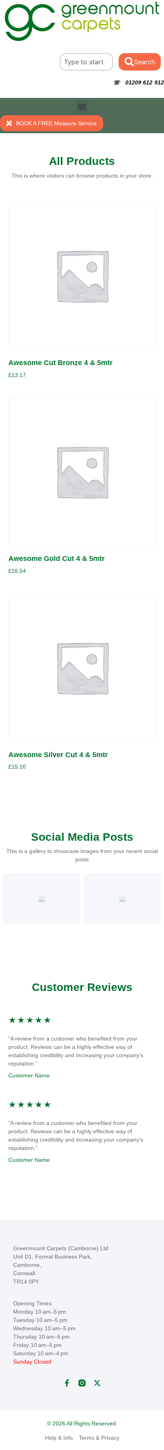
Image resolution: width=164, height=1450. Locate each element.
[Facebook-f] (66, 1383)
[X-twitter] (97, 1383)
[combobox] (86, 62)
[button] (82, 106)
